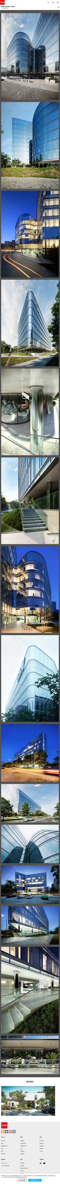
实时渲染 (22, 1163)
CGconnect (4, 1163)
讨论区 (41, 1151)
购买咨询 (22, 1153)
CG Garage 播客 (5, 1165)
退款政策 (22, 1151)
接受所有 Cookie (35, 1180)
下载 (21, 1148)
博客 (2, 1143)
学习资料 (42, 1140)
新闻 (2, 1148)
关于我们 (3, 1140)
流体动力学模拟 (24, 1168)
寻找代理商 (22, 1143)
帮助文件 (42, 1148)
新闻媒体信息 (4, 1146)
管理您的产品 (23, 1146)
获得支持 (42, 1143)
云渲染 (21, 1171)
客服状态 (42, 1146)
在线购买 (22, 1140)
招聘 (2, 1151)
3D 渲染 (22, 1165)
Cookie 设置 (22, 1180)
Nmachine (5, 8)
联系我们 (3, 1153)
